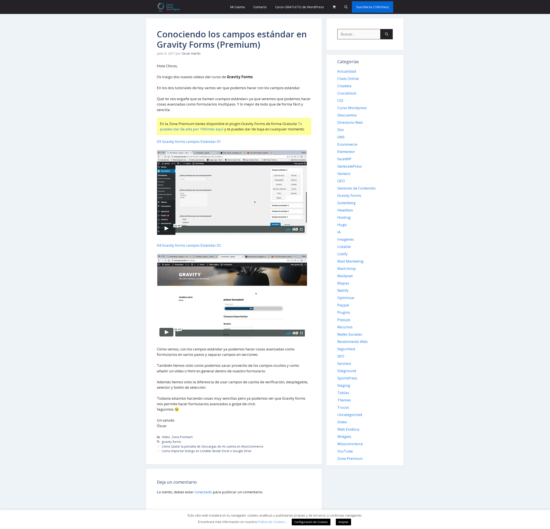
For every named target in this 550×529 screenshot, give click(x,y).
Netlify (343, 290)
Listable (344, 246)
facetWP (344, 158)
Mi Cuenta (237, 7)
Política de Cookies (271, 522)
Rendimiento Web (352, 341)
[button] (346, 7)
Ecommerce (347, 144)
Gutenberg (346, 202)
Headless (345, 210)
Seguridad (346, 348)
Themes (344, 400)
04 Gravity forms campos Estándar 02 (189, 245)
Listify (342, 253)
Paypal (343, 305)
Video (166, 437)
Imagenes (345, 239)
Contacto (260, 7)
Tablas (343, 392)
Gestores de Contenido (356, 188)
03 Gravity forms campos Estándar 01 (189, 141)
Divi (340, 129)
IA (339, 231)
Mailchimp (346, 268)
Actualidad (346, 71)
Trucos (343, 407)
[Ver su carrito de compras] (334, 7)
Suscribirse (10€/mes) (372, 7)
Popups (343, 319)
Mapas (343, 283)
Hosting (344, 217)
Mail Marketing (350, 261)
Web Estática (348, 429)
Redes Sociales (349, 334)
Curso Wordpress (352, 107)
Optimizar (346, 297)
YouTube (345, 451)
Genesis (343, 173)
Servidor (344, 363)
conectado (203, 491)
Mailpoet (345, 275)
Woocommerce (350, 443)
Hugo (342, 224)
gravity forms (171, 442)
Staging (343, 385)
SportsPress (347, 378)
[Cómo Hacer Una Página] (168, 7)
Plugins (343, 312)
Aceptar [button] (343, 522)
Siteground (346, 370)
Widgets (344, 436)
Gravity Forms (349, 195)
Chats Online (348, 78)
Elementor (346, 151)
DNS (341, 137)
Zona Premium (182, 437)
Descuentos (347, 115)
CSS (340, 100)
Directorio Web (350, 122)
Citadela (344, 85)
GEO (341, 180)
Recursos (345, 326)
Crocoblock (346, 93)
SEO (340, 356)
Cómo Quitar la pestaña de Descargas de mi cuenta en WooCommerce (212, 446)
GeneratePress (349, 166)
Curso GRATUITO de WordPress (299, 7)
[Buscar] (386, 34)
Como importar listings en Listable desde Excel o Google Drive (206, 451)
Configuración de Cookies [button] (311, 522)
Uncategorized (349, 414)
